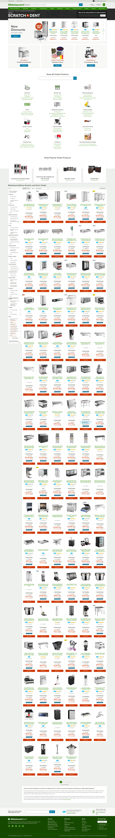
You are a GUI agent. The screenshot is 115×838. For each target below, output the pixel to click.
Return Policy (84, 830)
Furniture (67, 8)
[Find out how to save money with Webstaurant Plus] (40, 207)
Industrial (94, 8)
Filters (10, 188)
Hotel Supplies (57, 96)
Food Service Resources (69, 827)
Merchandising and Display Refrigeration (57, 113)
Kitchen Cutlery (57, 148)
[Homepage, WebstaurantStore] (19, 5)
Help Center (11, 1)
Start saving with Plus (71, 812)
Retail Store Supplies (57, 99)
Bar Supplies (27, 96)
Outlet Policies (102, 188)
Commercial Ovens (88, 99)
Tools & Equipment (57, 128)
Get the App (20, 1)
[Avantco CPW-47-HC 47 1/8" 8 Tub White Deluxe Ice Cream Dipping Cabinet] (74, 30)
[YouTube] (13, 826)
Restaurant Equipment (14, 8)
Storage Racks (27, 131)
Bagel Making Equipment (27, 99)
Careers (83, 824)
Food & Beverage (43, 8)
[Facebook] (16, 826)
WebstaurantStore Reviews (70, 829)
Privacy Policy (69, 835)
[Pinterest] (23, 826)
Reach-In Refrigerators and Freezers (57, 116)
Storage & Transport (77, 8)
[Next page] (70, 782)
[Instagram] (9, 826)
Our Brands (84, 822)
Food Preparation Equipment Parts (27, 145)
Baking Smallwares (57, 144)
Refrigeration (25, 8)
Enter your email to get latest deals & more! (14, 811)
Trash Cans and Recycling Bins (87, 113)
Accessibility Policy (83, 835)
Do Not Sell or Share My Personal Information (97, 835)
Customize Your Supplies (53, 825)
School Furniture (87, 130)
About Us (84, 821)
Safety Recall (67, 830)
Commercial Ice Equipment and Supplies (87, 97)
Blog (65, 821)
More (11, 203)
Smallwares (33, 8)
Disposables (59, 8)
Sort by (33, 188)
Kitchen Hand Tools (57, 147)
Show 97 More (15, 338)
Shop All (16, 36)
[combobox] (56, 4)
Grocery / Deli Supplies (57, 97)
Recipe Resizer (51, 827)
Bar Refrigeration (57, 111)
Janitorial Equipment (88, 114)
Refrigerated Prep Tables (57, 114)
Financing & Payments (86, 825)
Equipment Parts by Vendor (27, 144)
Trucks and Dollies (27, 130)
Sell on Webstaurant (86, 829)
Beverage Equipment (87, 96)
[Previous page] (58, 782)
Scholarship (84, 827)
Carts (27, 128)
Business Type (102, 8)
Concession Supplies (27, 111)
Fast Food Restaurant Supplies (27, 97)
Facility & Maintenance (57, 130)
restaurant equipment (67, 799)
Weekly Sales (67, 824)
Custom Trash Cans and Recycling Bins (88, 144)
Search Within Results (13, 341)
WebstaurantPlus (51, 821)
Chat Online (101, 827)
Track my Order (102, 824)
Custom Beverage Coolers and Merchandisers (87, 145)
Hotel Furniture (88, 128)
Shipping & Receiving (57, 131)
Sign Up (103, 15)
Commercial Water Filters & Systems (27, 147)
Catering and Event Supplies (27, 114)
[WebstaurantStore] (24, 819)
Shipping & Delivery (103, 828)
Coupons (66, 825)
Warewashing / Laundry (88, 111)
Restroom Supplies (88, 116)
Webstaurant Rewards (52, 822)
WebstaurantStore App (52, 824)
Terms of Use (75, 835)
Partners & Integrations (52, 829)
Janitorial (86, 8)
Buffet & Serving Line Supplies (27, 113)
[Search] (20, 343)
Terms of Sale (62, 835)
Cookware (57, 145)
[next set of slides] (104, 30)
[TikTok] (19, 826)
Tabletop (52, 8)
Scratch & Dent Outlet (68, 822)
